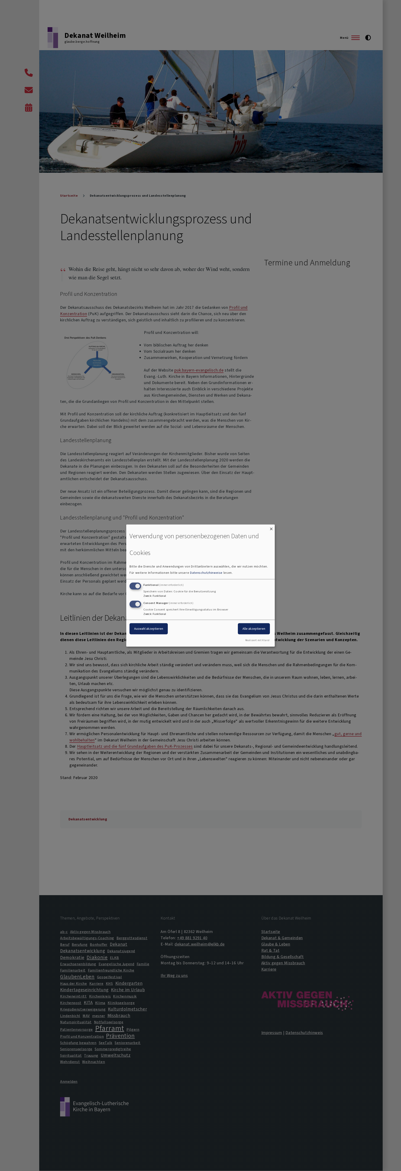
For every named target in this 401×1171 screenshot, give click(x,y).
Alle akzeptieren (254, 628)
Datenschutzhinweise (206, 573)
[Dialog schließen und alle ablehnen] (271, 527)
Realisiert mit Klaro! (257, 640)
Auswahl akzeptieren (148, 628)
